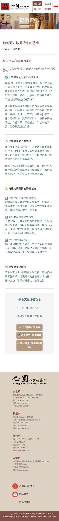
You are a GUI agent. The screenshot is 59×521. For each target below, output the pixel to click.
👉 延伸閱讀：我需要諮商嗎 (29, 345)
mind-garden (23, 470)
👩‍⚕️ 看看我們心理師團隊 (29, 335)
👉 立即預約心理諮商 (29, 327)
